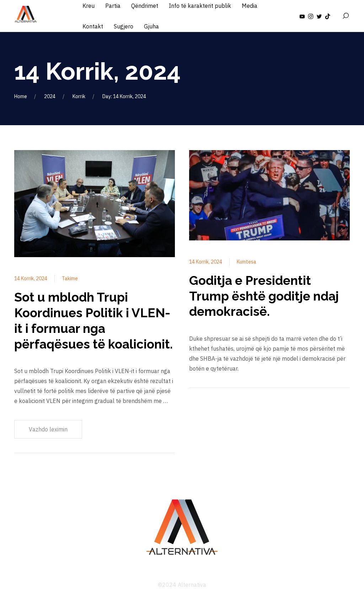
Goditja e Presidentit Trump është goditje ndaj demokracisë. (264, 296)
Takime (70, 278)
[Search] (345, 16)
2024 (49, 96)
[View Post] (94, 204)
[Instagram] (311, 16)
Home (20, 96)
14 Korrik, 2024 (30, 278)
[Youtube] (302, 16)
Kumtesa (246, 262)
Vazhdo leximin (48, 429)
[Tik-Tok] (328, 16)
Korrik (79, 96)
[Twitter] (319, 16)
